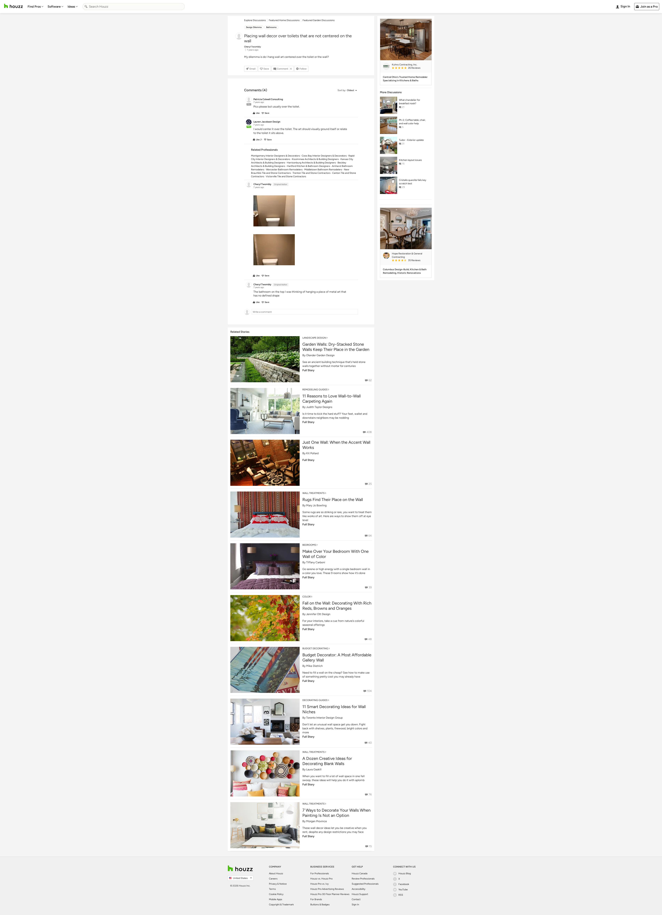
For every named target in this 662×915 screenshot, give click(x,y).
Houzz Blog (404, 873)
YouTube (403, 889)
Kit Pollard (312, 453)
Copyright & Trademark (281, 904)
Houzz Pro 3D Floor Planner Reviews (329, 894)
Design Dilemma (254, 27)
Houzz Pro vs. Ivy (319, 883)
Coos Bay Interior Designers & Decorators (324, 155)
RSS (400, 894)
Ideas (71, 6)
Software (54, 6)
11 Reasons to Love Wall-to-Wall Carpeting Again (331, 398)
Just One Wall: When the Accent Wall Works (336, 445)
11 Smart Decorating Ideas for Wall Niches (334, 709)
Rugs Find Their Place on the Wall (332, 499)
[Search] (86, 6)
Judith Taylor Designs (319, 407)
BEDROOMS (309, 544)
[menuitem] (36, 6)
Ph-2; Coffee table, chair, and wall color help (412, 122)
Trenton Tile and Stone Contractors (311, 173)
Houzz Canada (359, 873)
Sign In (355, 904)
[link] (410, 68)
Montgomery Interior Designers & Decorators (275, 155)
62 (370, 380)
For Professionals (319, 873)
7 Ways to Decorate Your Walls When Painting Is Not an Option (336, 813)
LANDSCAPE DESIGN (314, 337)
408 (369, 432)
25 (370, 483)
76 (370, 794)
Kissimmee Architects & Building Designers (315, 159)
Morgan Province (316, 821)
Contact (356, 899)
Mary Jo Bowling (316, 505)
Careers (273, 878)
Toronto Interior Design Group (324, 717)
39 (370, 587)
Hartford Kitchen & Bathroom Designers (308, 166)
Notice (283, 883)
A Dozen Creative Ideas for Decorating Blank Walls (327, 761)
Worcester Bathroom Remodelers (284, 169)
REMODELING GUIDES (315, 389)
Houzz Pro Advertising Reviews (327, 889)
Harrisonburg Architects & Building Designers (311, 162)
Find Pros (34, 6)
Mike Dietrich (314, 666)
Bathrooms (271, 27)
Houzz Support (360, 894)
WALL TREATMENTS (313, 493)
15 (370, 846)
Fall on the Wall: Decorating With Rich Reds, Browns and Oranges (336, 606)
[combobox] (134, 6)
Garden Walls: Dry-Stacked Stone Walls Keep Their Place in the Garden (335, 347)
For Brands (316, 899)
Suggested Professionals (365, 883)
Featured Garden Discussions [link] (319, 20)
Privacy (273, 883)
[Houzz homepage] (13, 6)
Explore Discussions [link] (255, 20)
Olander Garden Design (320, 355)
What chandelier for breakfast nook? (409, 102)
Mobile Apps (275, 899)
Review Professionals (363, 878)
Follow (303, 68)
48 (370, 639)
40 (370, 742)
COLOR (306, 596)
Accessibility (358, 889)
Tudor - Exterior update (411, 140)
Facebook (403, 884)
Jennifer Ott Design (318, 614)
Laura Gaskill (314, 769)
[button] (347, 90)
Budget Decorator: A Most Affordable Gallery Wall (336, 657)
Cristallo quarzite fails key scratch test (412, 182)
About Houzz (276, 873)
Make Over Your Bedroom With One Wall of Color (335, 554)
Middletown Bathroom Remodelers (323, 169)
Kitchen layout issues (410, 160)
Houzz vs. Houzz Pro (321, 878)
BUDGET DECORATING (315, 648)
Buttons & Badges (320, 904)
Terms (272, 889)
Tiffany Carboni (315, 562)
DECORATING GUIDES (315, 700)
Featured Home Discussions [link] (284, 20)
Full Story (308, 370)
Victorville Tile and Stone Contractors (286, 176)
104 (369, 691)
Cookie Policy (276, 894)
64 (370, 535)
